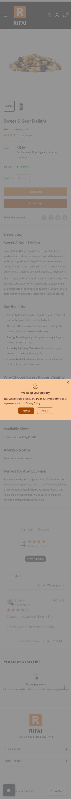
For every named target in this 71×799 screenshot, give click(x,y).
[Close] (68, 382)
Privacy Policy (33, 403)
